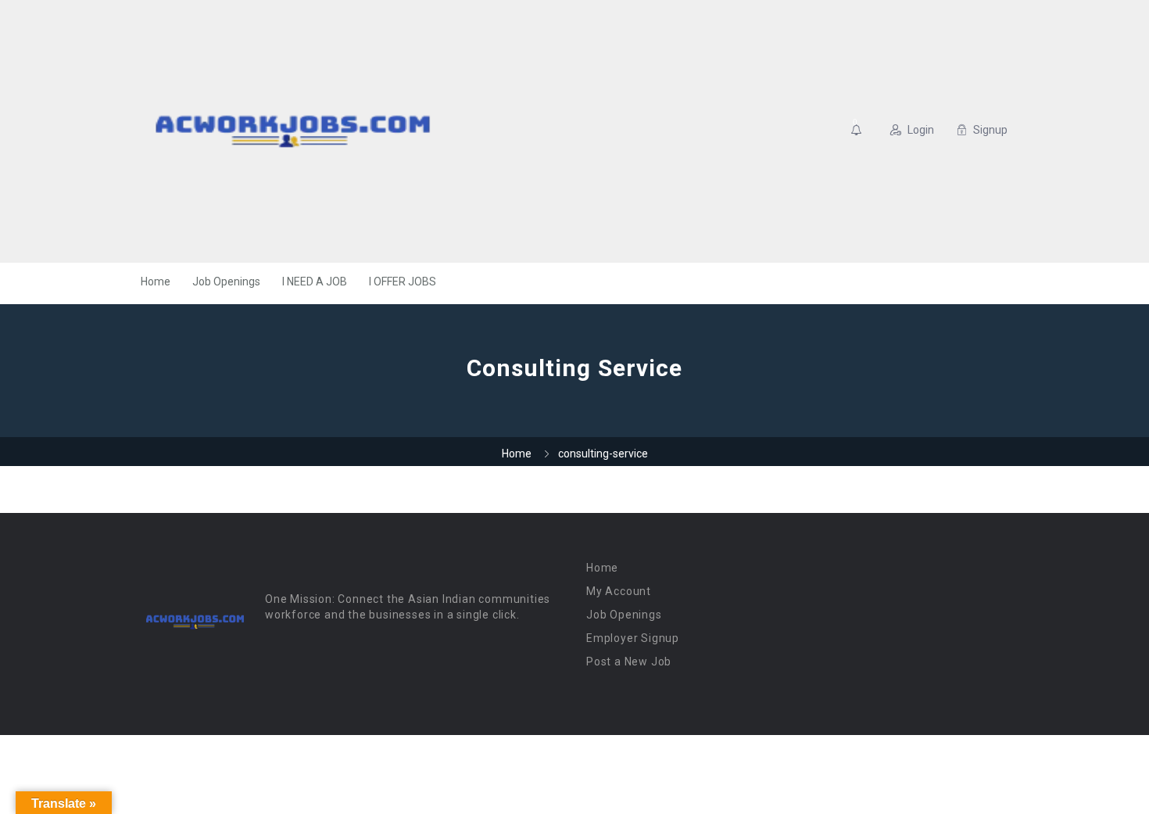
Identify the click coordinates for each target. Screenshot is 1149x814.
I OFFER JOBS (402, 281)
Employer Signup (632, 638)
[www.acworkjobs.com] (293, 131)
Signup (990, 130)
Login (920, 130)
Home (155, 281)
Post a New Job (628, 661)
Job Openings (226, 281)
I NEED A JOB (314, 281)
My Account (618, 591)
